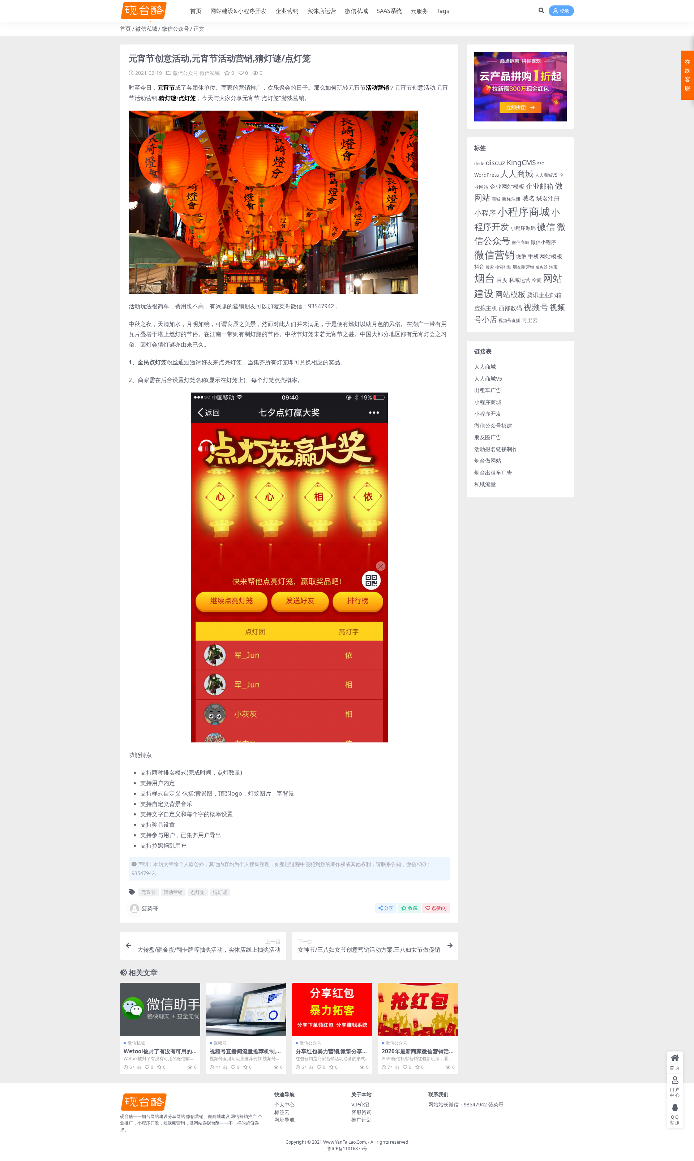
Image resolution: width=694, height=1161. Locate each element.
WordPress (486, 175)
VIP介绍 (360, 1104)
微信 (546, 226)
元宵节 (148, 892)
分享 (388, 908)
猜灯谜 (220, 892)
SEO (540, 163)
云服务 (419, 11)
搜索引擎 (503, 267)
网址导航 (284, 1119)
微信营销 (494, 254)
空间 (536, 280)
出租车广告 (487, 390)
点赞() (439, 908)
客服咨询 (361, 1112)
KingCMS (521, 162)
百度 (502, 279)
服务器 (542, 267)
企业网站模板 (507, 186)
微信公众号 (175, 28)
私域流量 (485, 484)
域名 (528, 198)
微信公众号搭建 (493, 425)
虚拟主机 (485, 308)
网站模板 (510, 294)
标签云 (282, 1112)
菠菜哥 (150, 908)
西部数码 (510, 308)
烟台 (484, 278)
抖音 (479, 266)
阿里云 (530, 320)
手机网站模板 (545, 256)
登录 (564, 11)
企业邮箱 (539, 185)
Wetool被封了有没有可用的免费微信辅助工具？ (158, 1054)
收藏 (412, 908)
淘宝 (553, 267)
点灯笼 (197, 892)
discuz (495, 162)
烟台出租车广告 (493, 472)
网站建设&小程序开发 (238, 11)
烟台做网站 (487, 460)
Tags (443, 11)
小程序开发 (487, 413)
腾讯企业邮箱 (544, 295)
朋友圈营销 (523, 267)
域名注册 (548, 198)
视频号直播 (509, 320)
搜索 (490, 267)
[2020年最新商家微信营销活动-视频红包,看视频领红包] (418, 1009)
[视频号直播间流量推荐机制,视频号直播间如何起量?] (246, 1009)
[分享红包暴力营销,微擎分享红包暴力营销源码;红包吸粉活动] (332, 1009)
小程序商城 (523, 211)
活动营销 (173, 892)
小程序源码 (523, 227)
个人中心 (284, 1104)
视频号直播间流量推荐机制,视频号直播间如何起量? (246, 1054)
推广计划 (361, 1119)
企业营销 (287, 11)
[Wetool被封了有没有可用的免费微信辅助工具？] (160, 1009)
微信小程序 (543, 242)
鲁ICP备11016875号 (347, 1148)
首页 (196, 11)
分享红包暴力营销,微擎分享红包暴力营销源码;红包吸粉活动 (332, 1054)
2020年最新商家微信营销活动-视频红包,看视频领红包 (415, 1054)
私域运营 (520, 279)
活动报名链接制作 (496, 449)
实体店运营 (321, 11)
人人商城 (517, 173)
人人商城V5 (546, 175)
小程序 (485, 212)
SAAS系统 (389, 11)
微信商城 (520, 242)
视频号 (220, 1043)
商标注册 (511, 199)
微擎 (521, 256)
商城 (496, 199)
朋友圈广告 (487, 437)
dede (479, 163)
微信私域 (356, 11)
